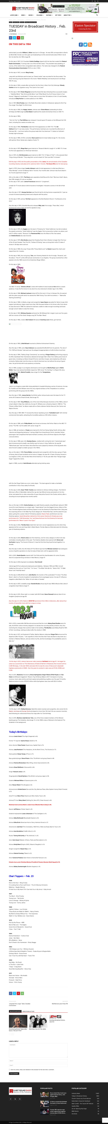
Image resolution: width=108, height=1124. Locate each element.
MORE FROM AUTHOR (28, 1011)
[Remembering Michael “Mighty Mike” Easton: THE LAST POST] (18, 1021)
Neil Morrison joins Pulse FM (60, 1004)
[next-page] (13, 1034)
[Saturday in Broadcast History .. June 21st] (58, 1017)
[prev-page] (10, 1034)
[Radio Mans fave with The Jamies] (38, 1021)
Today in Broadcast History (30, 22)
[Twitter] (98, 1)
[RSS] (95, 1)
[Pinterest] (18, 37)
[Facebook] (92, 1)
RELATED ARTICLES (15, 1011)
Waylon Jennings (14, 711)
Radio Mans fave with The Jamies (37, 1029)
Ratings (48, 15)
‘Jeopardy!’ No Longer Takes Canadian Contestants (19, 1004)
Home (10, 19)
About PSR (67, 15)
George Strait (26, 711)
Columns (39, 15)
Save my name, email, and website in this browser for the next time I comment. (32, 1069)
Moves (31, 15)
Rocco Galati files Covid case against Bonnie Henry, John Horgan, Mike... (58, 1094)
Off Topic (58, 15)
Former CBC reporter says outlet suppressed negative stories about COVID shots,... (58, 1111)
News (23, 15)
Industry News (21, 19)
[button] (97, 15)
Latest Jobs (13, 15)
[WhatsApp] (22, 37)
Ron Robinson (13, 34)
